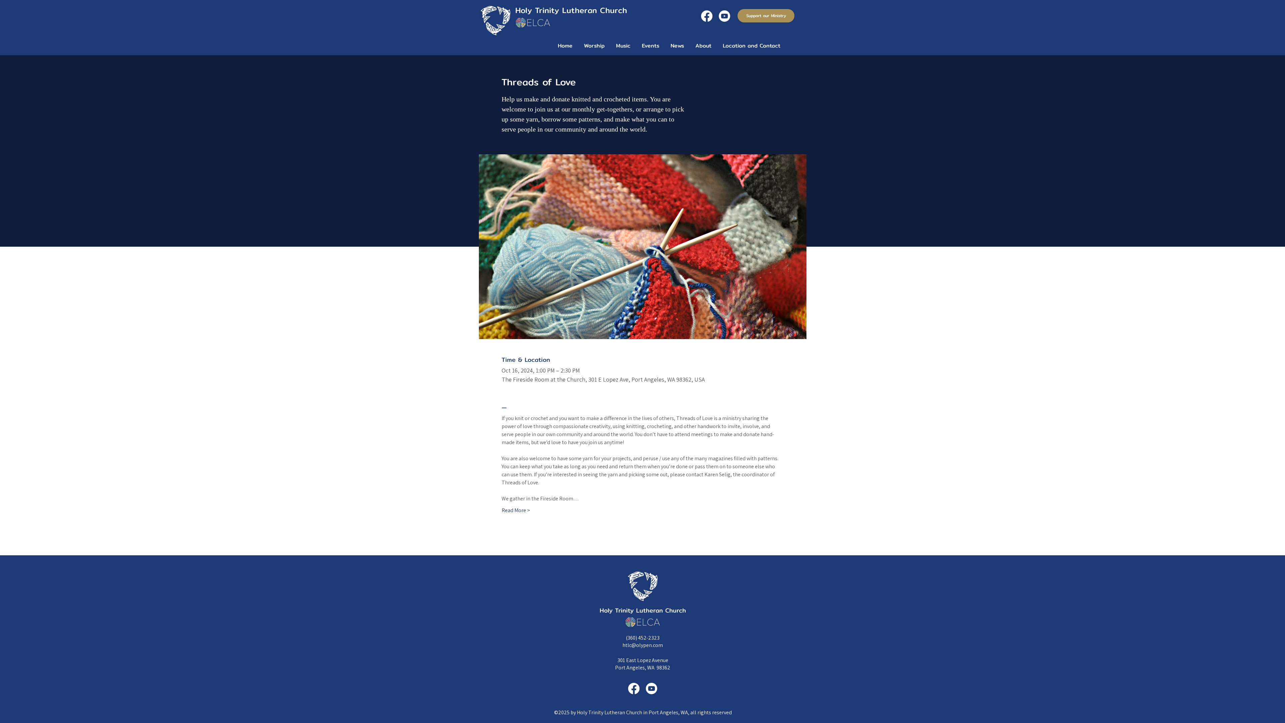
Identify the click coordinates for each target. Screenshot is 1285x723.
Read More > (516, 510)
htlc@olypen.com (642, 645)
